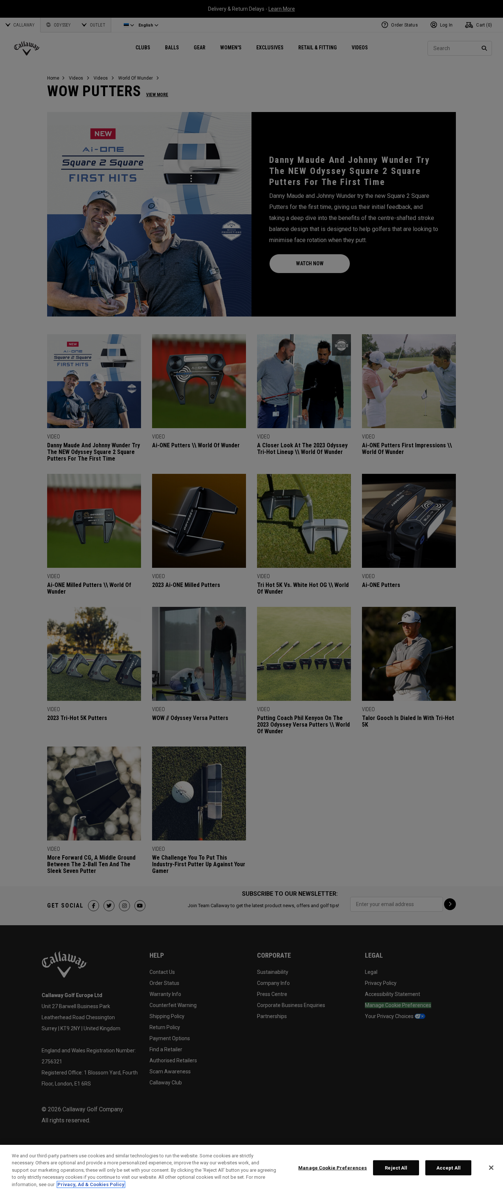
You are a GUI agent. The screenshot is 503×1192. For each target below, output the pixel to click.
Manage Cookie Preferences (332, 1168)
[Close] (491, 1168)
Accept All (448, 1168)
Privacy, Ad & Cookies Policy (90, 1184)
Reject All (396, 1168)
